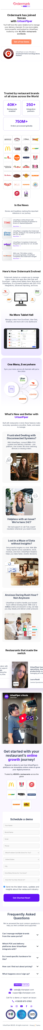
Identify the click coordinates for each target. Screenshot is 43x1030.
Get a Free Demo (21, 42)
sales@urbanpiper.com (24, 990)
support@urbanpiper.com (24, 993)
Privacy (32, 1025)
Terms (38, 1025)
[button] (6, 718)
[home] (21, 4)
